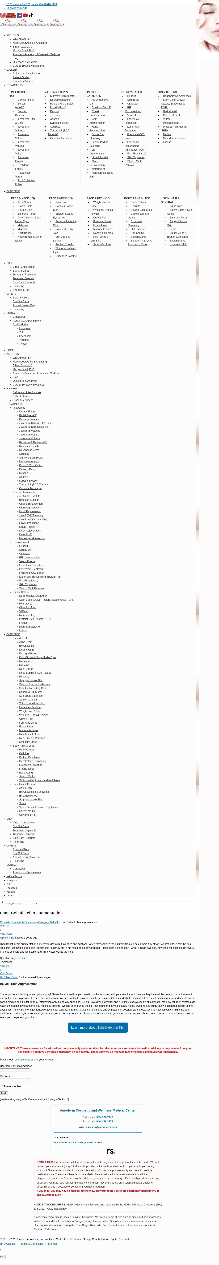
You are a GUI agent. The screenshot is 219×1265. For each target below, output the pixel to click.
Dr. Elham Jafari (9, 977)
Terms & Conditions (32, 1243)
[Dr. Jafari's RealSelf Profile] (111, 1151)
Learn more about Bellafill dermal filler (98, 1027)
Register (22, 1059)
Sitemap (53, 1243)
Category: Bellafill (48, 922)
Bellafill (22, 958)
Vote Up (4, 926)
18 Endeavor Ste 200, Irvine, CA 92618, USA (31, 4)
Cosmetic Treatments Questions (18, 922)
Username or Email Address (16, 1066)
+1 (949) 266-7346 (16, 8)
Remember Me (12, 1086)
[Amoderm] (32, 25)
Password (5, 1076)
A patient (5, 937)
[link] (36, 903)
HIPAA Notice (8, 1243)
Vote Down (6, 933)
